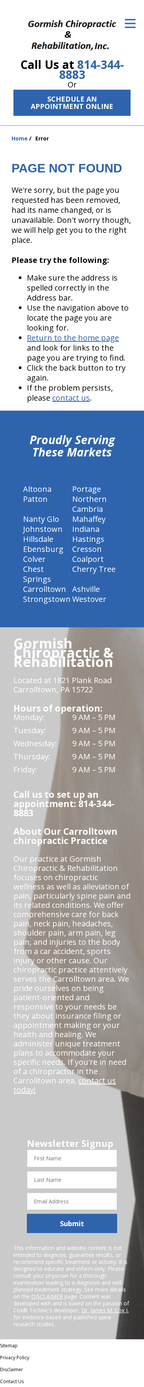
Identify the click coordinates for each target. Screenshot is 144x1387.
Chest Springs (37, 574)
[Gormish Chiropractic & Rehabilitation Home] (72, 31)
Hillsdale (38, 539)
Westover (89, 599)
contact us (71, 398)
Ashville (86, 589)
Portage (86, 489)
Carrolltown (44, 589)
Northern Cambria (89, 504)
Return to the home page (73, 338)
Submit (72, 1223)
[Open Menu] (130, 23)
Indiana (85, 529)
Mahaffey (89, 519)
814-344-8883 (91, 69)
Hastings (88, 539)
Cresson (87, 549)
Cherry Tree (94, 569)
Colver (34, 559)
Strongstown (47, 599)
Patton (35, 499)
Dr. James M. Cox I (104, 1310)
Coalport (88, 559)
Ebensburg (43, 549)
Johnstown (43, 529)
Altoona (37, 489)
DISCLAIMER (47, 1296)
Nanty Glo (41, 519)
